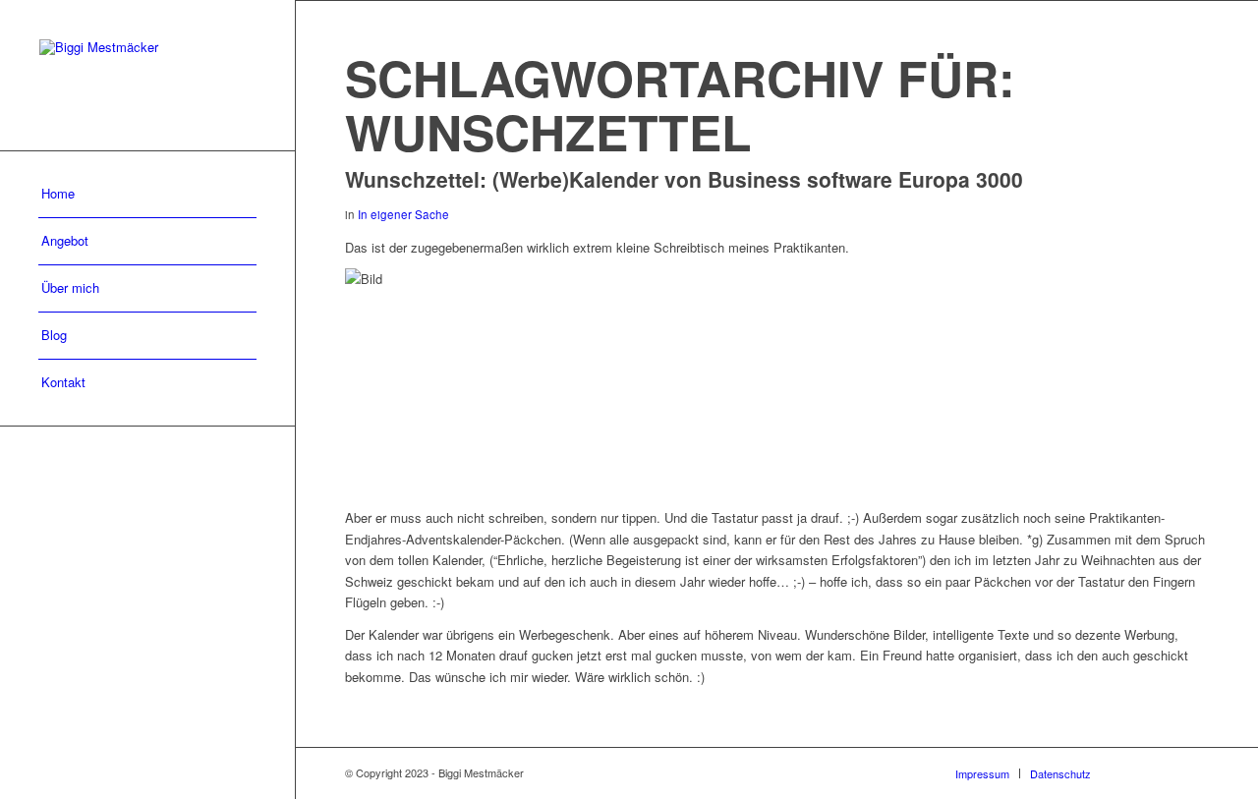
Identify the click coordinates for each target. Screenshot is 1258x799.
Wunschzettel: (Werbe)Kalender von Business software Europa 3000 (684, 179)
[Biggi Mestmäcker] (147, 75)
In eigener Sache (403, 214)
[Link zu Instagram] (1164, 772)
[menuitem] (147, 194)
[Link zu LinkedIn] (1194, 772)
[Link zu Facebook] (1135, 772)
